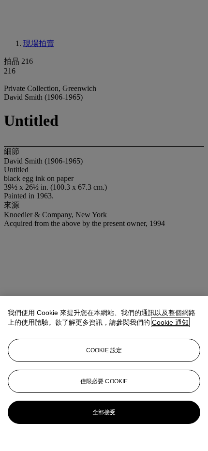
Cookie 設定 (104, 350)
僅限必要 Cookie (104, 381)
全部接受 (104, 412)
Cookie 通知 (170, 322)
